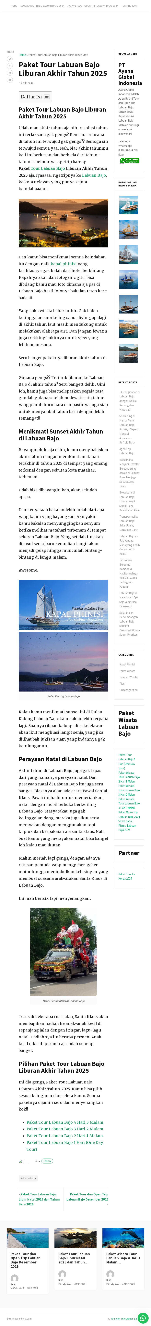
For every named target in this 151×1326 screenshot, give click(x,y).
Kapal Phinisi (127, 664)
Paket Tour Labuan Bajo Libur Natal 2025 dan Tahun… (74, 1258)
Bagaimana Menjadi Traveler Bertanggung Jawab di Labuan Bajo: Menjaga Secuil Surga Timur (129, 473)
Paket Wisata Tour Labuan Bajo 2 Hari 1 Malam (129, 777)
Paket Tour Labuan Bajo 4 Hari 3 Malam (65, 1122)
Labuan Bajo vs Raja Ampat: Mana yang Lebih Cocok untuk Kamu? (129, 545)
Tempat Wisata (128, 677)
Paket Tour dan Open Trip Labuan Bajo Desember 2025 (26, 1260)
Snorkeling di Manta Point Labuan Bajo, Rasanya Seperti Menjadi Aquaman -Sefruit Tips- (129, 429)
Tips (122, 683)
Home (14, 5)
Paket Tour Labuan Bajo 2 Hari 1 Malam (65, 1135)
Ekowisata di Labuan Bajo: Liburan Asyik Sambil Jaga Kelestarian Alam (129, 501)
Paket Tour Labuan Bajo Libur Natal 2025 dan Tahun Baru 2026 (39, 1199)
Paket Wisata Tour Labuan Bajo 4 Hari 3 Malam (129, 803)
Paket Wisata (28, 1178)
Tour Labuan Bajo (48, 168)
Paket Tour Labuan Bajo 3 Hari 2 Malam (65, 1129)
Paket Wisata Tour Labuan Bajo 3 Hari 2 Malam (129, 790)
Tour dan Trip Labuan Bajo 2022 (127, 1318)
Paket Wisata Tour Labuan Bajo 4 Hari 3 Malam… (123, 1258)
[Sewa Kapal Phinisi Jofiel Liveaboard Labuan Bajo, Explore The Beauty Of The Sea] (128, 329)
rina (43, 1161)
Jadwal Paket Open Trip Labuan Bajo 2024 (92, 5)
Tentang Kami (129, 5)
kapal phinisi (64, 264)
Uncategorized (128, 690)
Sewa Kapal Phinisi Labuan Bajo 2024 (42, 5)
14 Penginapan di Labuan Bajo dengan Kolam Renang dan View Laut (129, 401)
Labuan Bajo (94, 175)
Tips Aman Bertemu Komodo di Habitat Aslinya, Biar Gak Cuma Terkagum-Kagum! (128, 573)
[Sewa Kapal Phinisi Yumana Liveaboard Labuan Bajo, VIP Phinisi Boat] (128, 254)
